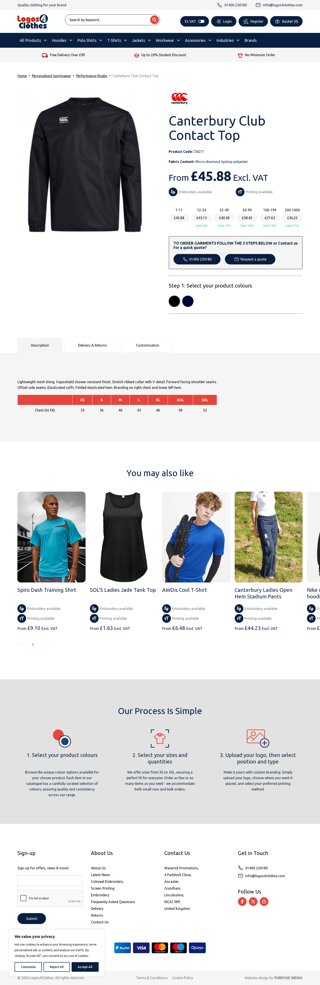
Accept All (85, 967)
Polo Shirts (86, 40)
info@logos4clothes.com (265, 876)
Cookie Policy (182, 978)
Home (22, 76)
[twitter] (253, 901)
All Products (30, 40)
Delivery (97, 909)
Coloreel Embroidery (107, 881)
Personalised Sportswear (51, 76)
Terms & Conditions (152, 978)
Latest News (100, 875)
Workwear (165, 40)
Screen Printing (103, 888)
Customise (28, 967)
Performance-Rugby (91, 76)
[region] (56, 952)
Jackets (138, 40)
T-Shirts (114, 40)
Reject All (57, 967)
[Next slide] (32, 644)
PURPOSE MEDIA (288, 978)
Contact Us (100, 922)
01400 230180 (200, 259)
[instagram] (264, 901)
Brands (250, 40)
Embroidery (100, 895)
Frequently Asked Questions (113, 902)
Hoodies (59, 40)
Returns (97, 915)
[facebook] (242, 901)
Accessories (195, 40)
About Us (98, 868)
